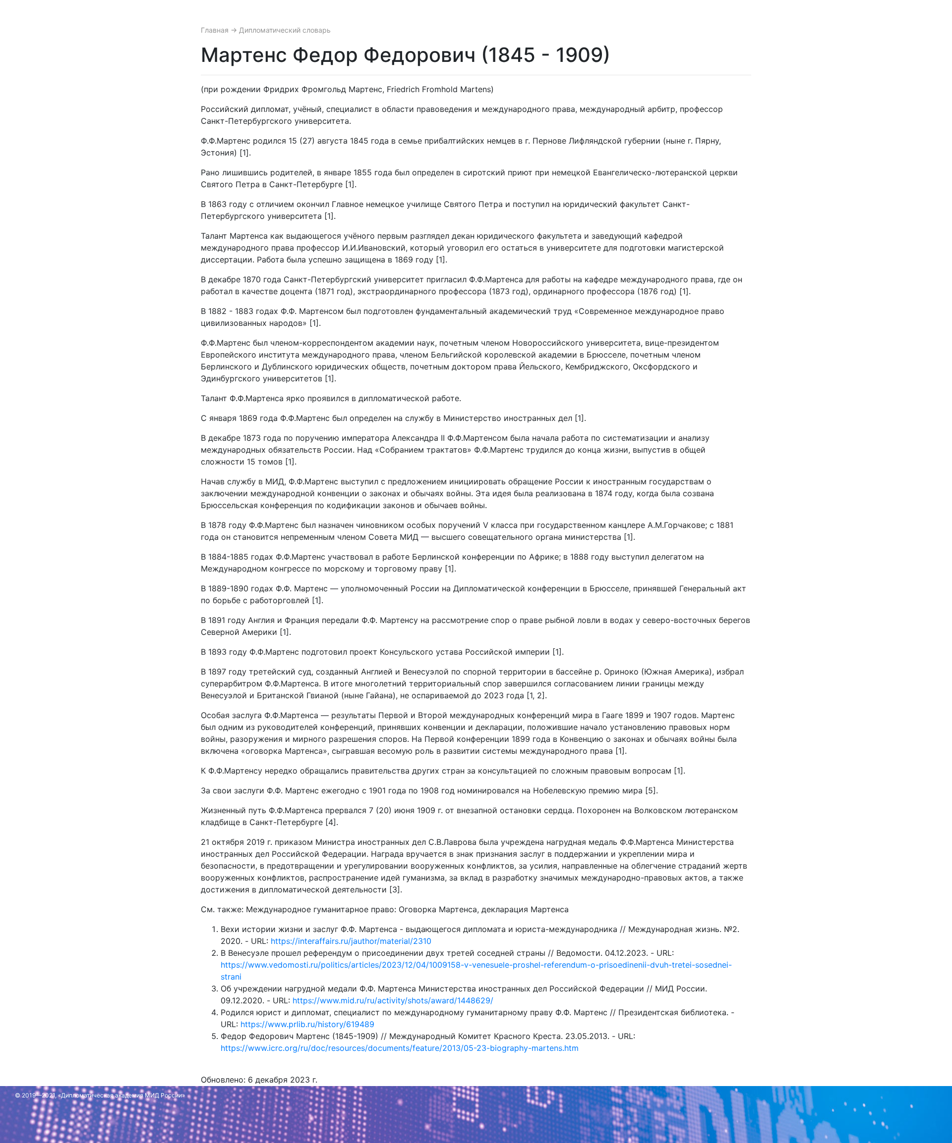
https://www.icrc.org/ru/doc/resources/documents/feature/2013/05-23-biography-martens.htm (400, 1048)
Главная (216, 30)
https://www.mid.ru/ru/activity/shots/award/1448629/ (393, 1000)
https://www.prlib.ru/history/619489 (307, 1024)
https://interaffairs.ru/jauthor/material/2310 (351, 941)
